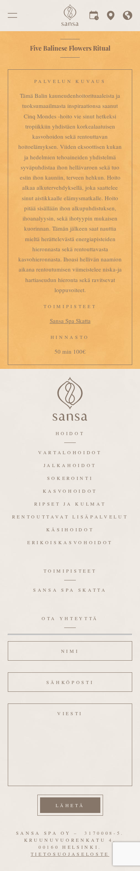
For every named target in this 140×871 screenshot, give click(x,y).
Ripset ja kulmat (70, 504)
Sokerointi (70, 478)
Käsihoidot (70, 529)
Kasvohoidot (70, 491)
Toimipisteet (70, 571)
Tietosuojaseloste (70, 854)
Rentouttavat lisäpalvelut (70, 516)
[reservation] (94, 17)
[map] (111, 17)
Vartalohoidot (70, 452)
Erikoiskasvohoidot (70, 542)
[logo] (70, 24)
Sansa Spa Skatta (70, 320)
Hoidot (70, 433)
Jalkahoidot (70, 465)
